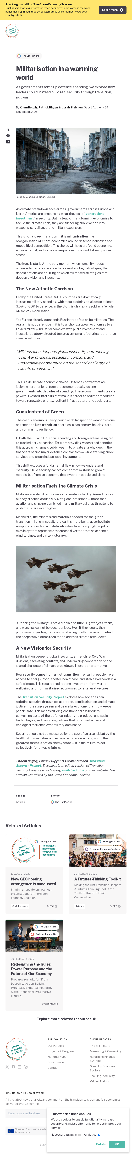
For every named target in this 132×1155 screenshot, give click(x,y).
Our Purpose (56, 1045)
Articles (20, 801)
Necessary (64, 1134)
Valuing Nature (99, 1081)
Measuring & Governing (105, 1051)
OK (117, 1144)
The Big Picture (64, 801)
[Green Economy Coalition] (12, 31)
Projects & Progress (61, 1051)
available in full (73, 770)
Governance (56, 1062)
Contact (53, 1067)
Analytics (90, 1134)
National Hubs (57, 1056)
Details (101, 1144)
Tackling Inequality (102, 1076)
